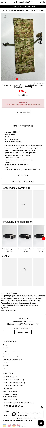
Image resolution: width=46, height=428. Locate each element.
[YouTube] (10, 406)
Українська (4, 425)
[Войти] (41, 2)
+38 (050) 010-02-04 (10, 383)
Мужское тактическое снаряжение (16, 10)
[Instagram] (7, 406)
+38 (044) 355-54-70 (10, 377)
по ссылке (12, 310)
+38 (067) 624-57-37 (10, 380)
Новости (6, 348)
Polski (9, 425)
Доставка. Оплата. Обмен (12, 357)
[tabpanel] (23, 150)
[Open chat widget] (41, 423)
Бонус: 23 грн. (23, 95)
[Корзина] (44, 2)
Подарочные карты (9, 351)
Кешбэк (5, 354)
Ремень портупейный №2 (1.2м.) (9, 249)
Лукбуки (5, 365)
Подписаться (24, 112)
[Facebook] (4, 406)
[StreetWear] (23, 2)
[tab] (23, 126)
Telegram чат (7, 388)
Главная (1, 10)
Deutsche (14, 425)
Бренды (5, 345)
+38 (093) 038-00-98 (10, 386)
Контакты (6, 362)
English (18, 425)
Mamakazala (39, 83)
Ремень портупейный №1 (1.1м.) (25, 249)
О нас (6, 412)
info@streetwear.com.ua (11, 391)
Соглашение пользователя (12, 359)
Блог (4, 368)
